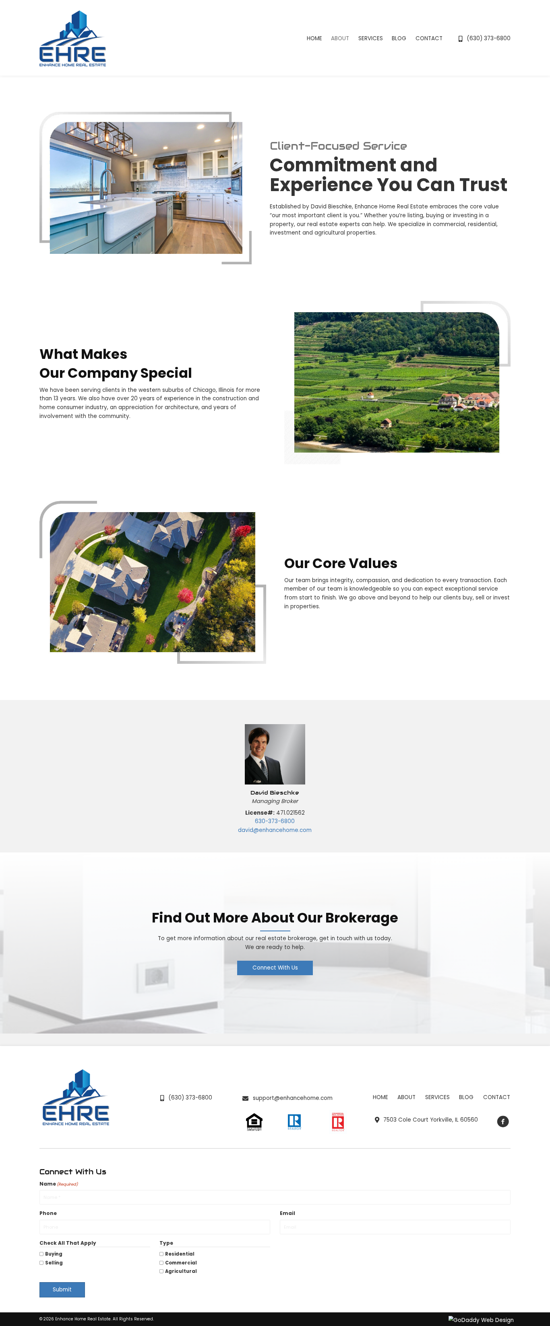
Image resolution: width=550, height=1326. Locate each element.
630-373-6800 (275, 821)
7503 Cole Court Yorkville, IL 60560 (430, 1120)
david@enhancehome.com (275, 830)
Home (380, 1097)
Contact (496, 1097)
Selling (54, 1263)
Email (287, 1213)
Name (58, 1183)
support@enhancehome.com (293, 1098)
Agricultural (181, 1271)
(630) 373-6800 (489, 38)
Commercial (181, 1263)
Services (437, 1097)
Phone (48, 1213)
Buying (53, 1254)
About (406, 1097)
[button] (275, 968)
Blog (466, 1097)
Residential (179, 1254)
